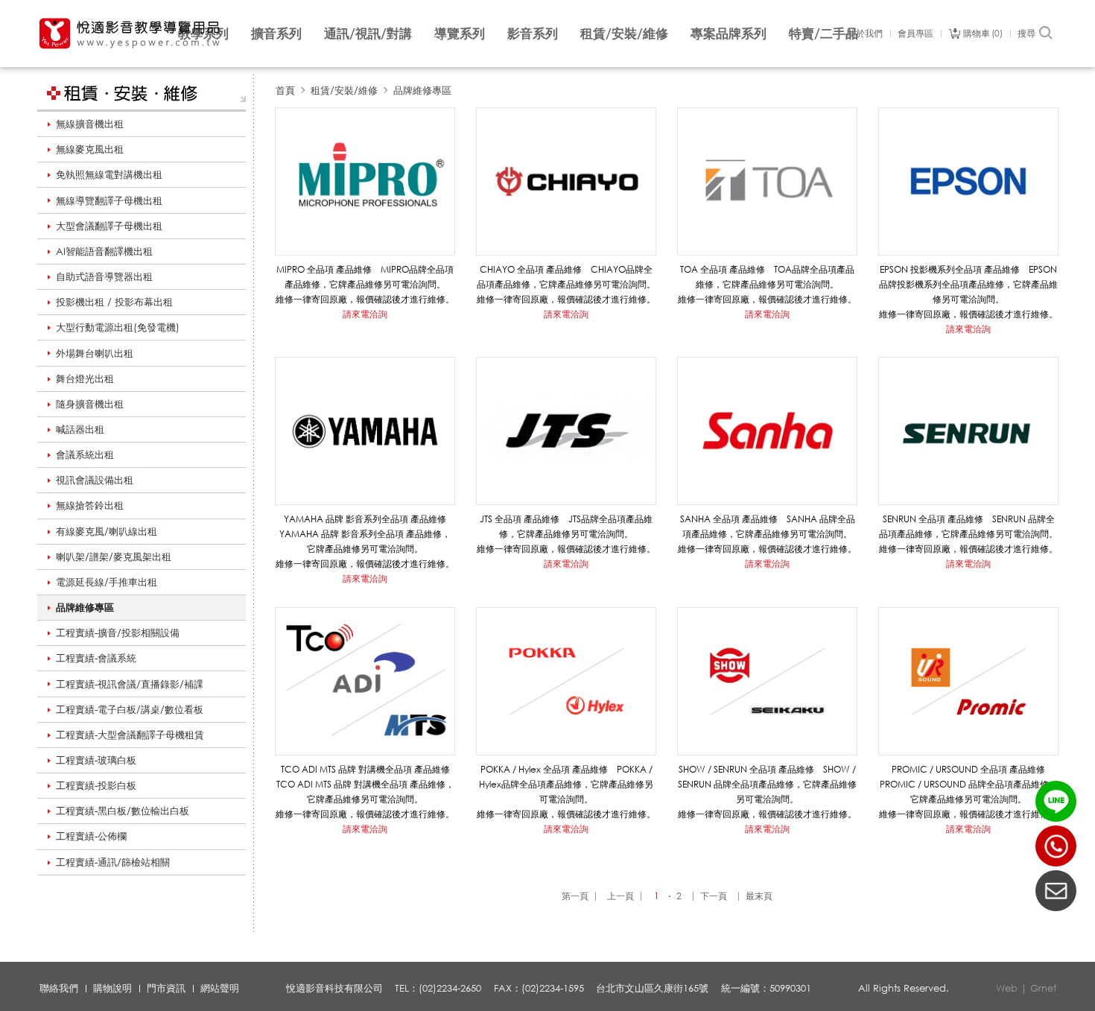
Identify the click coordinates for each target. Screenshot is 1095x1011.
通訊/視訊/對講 (368, 33)
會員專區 (915, 33)
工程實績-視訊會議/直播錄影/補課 (129, 684)
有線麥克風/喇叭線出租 (106, 531)
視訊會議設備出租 (94, 480)
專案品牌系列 (728, 33)
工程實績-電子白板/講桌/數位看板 (129, 709)
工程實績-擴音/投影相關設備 (118, 632)
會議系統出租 (85, 454)
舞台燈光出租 (85, 378)
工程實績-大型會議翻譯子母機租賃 (130, 735)
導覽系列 (459, 33)
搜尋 (1026, 33)
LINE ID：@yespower (1055, 801)
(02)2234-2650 (1055, 845)
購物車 (981, 33)
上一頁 (620, 895)
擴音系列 (276, 33)
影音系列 (532, 33)
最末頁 (759, 895)
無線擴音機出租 (90, 124)
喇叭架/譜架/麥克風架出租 (113, 556)
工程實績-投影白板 (96, 785)
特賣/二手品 (823, 33)
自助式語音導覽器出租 (104, 276)
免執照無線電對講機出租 (109, 174)
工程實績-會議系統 (96, 658)
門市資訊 (166, 988)
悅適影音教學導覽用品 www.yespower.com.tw (130, 33)
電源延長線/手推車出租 (106, 582)
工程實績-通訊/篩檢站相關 (113, 862)
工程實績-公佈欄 (91, 836)
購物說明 (112, 988)
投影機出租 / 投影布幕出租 (114, 302)
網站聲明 (219, 988)
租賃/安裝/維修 (624, 33)
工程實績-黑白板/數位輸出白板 (122, 811)
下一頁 (713, 895)
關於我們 (865, 33)
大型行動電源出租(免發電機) (118, 327)
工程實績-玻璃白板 (96, 760)
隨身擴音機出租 (90, 404)
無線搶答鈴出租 (90, 505)
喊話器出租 (80, 429)
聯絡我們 (58, 988)
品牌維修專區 (85, 607)
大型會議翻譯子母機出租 (109, 226)
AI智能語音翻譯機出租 (104, 251)
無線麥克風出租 (90, 149)
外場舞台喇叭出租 (94, 353)
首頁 (285, 90)
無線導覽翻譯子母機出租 (109, 200)
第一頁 (575, 895)
